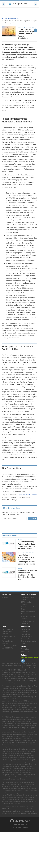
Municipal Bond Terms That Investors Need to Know (29, 641)
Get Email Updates (12, 508)
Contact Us (5, 597)
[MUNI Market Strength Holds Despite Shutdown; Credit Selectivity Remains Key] (9, 572)
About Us (5, 600)
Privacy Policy (25, 649)
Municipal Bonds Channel (27, 495)
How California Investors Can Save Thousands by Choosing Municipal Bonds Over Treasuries (27, 559)
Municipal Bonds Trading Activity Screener (7, 631)
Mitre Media (19, 820)
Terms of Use (25, 652)
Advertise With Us (19, 824)
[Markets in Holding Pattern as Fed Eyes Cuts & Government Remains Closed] (9, 544)
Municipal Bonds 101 (12, 19)
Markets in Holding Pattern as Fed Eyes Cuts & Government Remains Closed (26, 545)
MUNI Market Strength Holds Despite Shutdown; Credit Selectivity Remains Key (27, 575)
